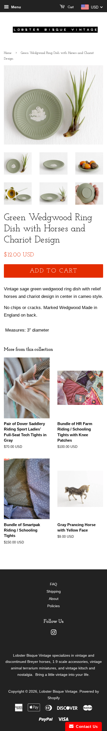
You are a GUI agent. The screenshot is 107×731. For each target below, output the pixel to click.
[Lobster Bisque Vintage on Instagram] (53, 633)
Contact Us (85, 726)
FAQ (53, 584)
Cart (70, 7)
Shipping (53, 591)
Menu (15, 7)
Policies (53, 606)
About (53, 599)
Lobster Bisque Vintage (58, 691)
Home (8, 53)
